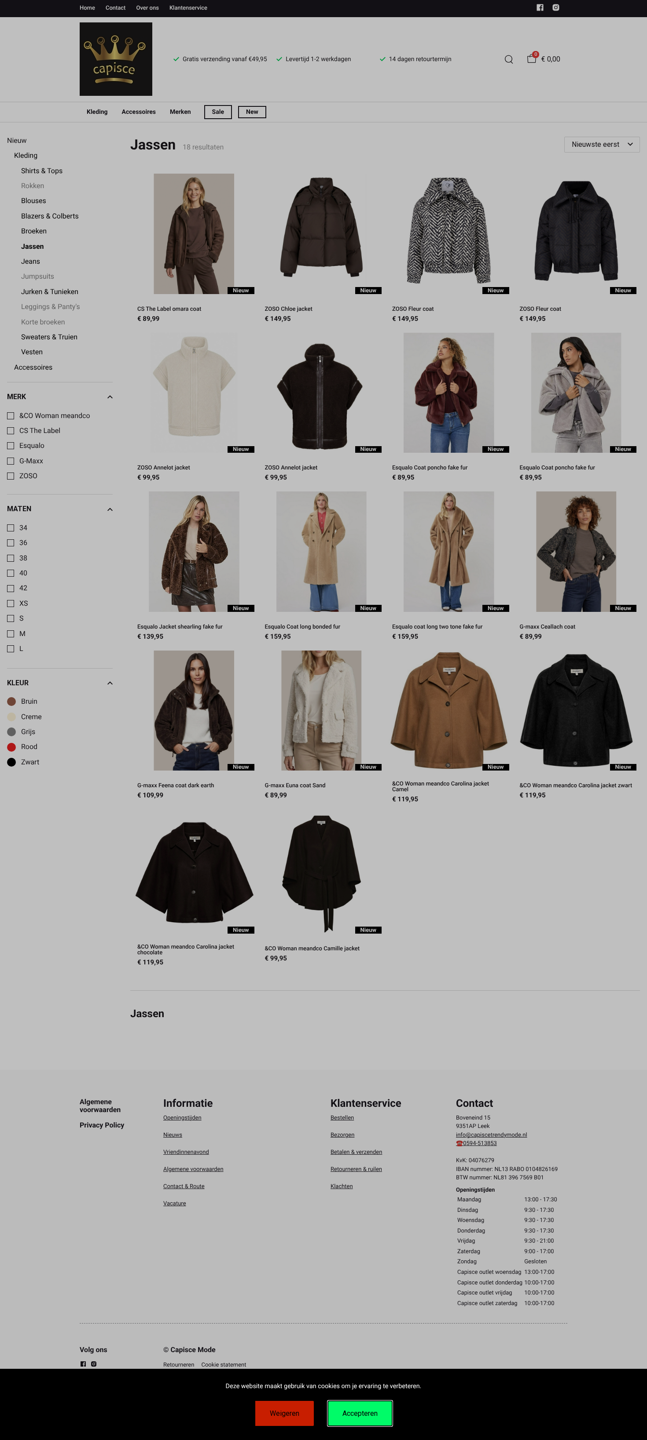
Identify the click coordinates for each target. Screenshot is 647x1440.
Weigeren (284, 1413)
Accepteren (360, 1413)
